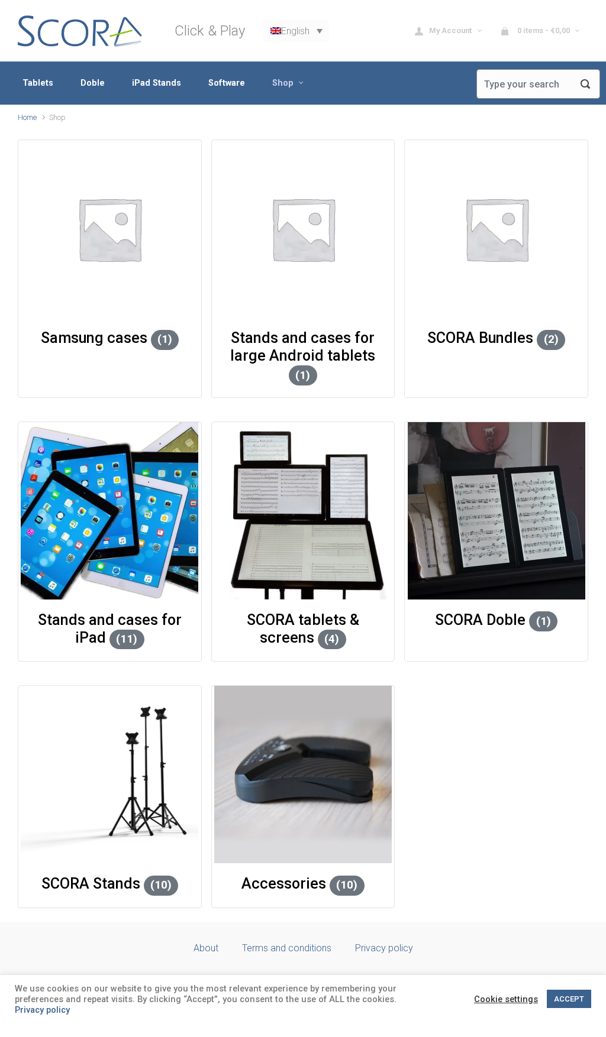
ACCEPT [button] (569, 998)
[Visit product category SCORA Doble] (496, 510)
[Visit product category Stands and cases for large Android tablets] (303, 228)
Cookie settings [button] (506, 999)
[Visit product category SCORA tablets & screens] (303, 510)
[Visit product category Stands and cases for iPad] (109, 510)
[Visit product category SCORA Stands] (109, 774)
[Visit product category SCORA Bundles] (496, 228)
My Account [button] (451, 30)
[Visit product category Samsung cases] (109, 228)
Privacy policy (384, 948)
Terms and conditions (286, 948)
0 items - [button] (542, 30)
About (206, 948)
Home (27, 117)
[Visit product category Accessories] (303, 774)
